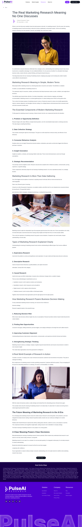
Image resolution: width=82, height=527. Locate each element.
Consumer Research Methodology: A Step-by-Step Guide (22, 476)
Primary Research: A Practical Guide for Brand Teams (57, 469)
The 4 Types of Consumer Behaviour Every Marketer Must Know (42, 468)
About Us (50, 2)
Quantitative (44, 490)
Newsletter (68, 493)
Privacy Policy (56, 497)
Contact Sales (74, 2)
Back (6, 7)
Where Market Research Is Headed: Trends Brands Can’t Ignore (21, 473)
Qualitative (44, 493)
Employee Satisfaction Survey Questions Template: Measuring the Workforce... (30, 472)
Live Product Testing (46, 495)
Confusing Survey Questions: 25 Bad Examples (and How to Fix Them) (49, 476)
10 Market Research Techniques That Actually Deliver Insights (15, 468)
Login (67, 2)
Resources (43, 2)
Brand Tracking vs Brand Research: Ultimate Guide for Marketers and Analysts (39, 477)
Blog (67, 490)
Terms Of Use (56, 495)
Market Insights (35, 2)
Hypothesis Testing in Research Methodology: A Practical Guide (47, 473)
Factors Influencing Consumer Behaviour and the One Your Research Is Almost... (41, 471)
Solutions (28, 2)
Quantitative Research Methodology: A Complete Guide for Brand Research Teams (39, 475)
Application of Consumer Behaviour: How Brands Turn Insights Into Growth (30, 469)
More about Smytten (58, 493)
